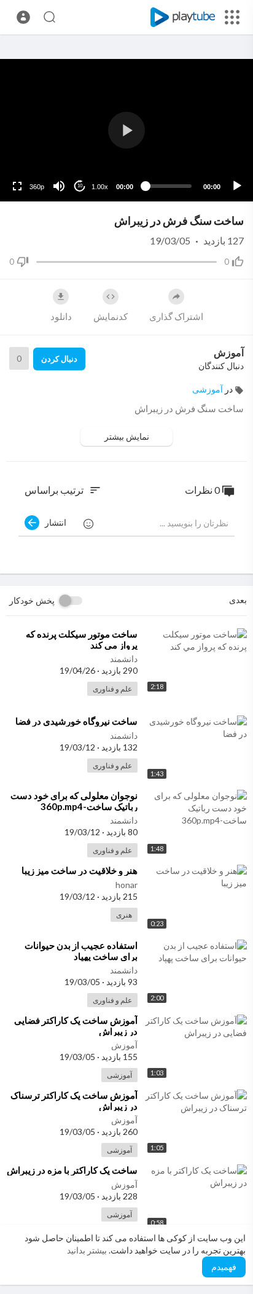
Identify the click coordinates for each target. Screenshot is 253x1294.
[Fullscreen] (17, 186)
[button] (23, 17)
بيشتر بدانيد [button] (87, 1250)
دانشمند (124, 658)
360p (36, 186)
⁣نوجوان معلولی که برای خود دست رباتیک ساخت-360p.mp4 (74, 801)
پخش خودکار (32, 600)
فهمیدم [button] (223, 1266)
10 (79, 186)
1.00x (99, 186)
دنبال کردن (59, 359)
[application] (126, 130)
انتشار (52, 522)
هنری (124, 914)
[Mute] (59, 186)
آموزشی (207, 389)
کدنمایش (110, 316)
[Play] (237, 186)
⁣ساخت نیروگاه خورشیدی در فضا (76, 721)
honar (126, 884)
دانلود (61, 316)
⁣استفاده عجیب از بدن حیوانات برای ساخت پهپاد (81, 951)
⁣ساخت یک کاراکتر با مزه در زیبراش (72, 1169)
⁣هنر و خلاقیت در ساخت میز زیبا (79, 870)
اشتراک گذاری (176, 316)
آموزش (229, 352)
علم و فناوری (112, 688)
